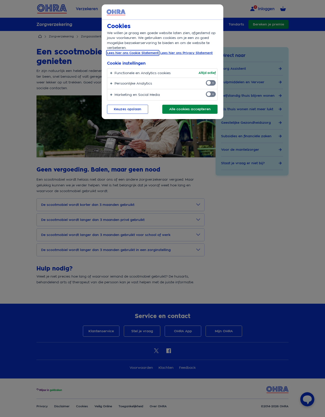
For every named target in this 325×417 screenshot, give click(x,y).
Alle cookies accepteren (190, 109)
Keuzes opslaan (127, 109)
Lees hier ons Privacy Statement (186, 53)
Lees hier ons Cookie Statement (133, 53)
